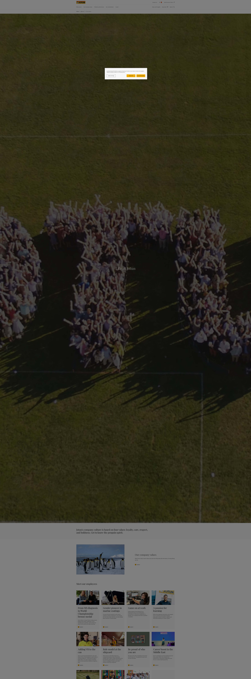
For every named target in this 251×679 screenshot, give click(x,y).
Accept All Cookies (140, 75)
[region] (126, 73)
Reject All (131, 75)
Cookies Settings (111, 75)
